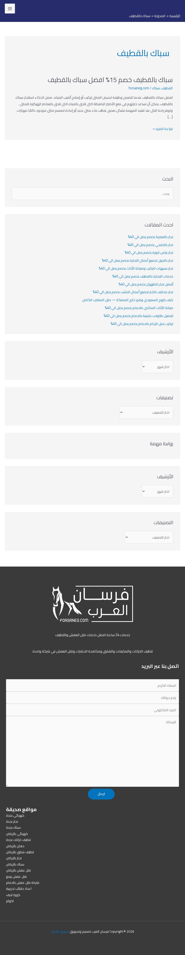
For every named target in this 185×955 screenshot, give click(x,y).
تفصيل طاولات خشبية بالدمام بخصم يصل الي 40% (138, 315)
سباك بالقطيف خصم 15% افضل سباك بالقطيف (110, 79)
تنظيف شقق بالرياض (20, 852)
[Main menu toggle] (10, 9)
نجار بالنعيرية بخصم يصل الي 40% (150, 236)
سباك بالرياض (15, 864)
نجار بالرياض (14, 858)
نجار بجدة (12, 821)
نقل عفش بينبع (16, 876)
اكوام (10, 901)
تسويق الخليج (60, 931)
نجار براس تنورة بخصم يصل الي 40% (149, 252)
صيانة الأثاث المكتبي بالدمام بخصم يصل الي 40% (139, 307)
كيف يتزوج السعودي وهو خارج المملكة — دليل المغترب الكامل (127, 300)
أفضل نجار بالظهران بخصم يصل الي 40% (146, 284)
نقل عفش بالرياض (18, 870)
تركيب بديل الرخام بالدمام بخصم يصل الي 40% (142, 323)
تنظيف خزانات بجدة (18, 840)
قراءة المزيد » (163, 128)
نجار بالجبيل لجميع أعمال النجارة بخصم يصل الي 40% (137, 260)
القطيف (167, 88)
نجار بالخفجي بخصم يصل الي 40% (150, 244)
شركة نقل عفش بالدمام (22, 882)
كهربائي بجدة (15, 815)
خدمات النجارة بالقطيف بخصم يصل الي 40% (142, 276)
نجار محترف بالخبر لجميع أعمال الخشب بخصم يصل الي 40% (133, 292)
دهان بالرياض (15, 846)
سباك (156, 88)
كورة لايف (13, 895)
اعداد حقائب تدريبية (19, 888)
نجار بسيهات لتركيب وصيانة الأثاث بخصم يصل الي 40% (136, 268)
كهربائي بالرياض (17, 834)
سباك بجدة (13, 827)
